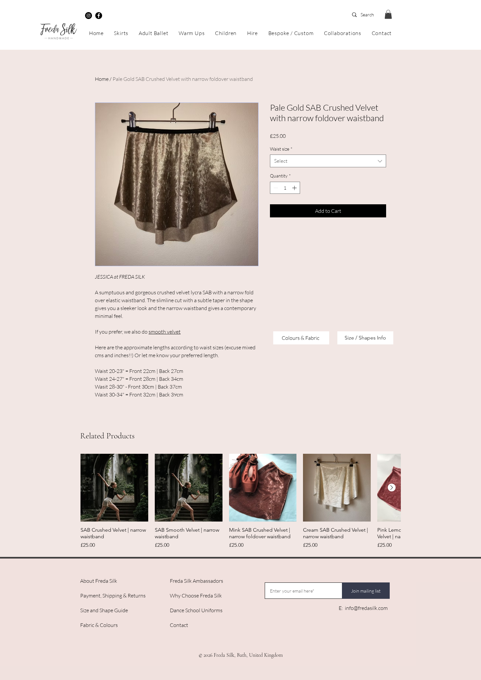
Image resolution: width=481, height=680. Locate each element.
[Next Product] (392, 487)
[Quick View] (114, 488)
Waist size (281, 149)
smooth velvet (165, 331)
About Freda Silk (98, 581)
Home (102, 79)
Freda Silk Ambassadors (196, 581)
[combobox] (328, 161)
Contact (179, 625)
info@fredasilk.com (366, 608)
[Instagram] (88, 15)
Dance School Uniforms (196, 610)
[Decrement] (275, 187)
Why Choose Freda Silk (196, 595)
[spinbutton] (285, 187)
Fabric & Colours (99, 625)
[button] (388, 14)
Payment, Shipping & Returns (113, 595)
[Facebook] (98, 15)
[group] (240, 501)
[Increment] (295, 187)
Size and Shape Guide (104, 610)
